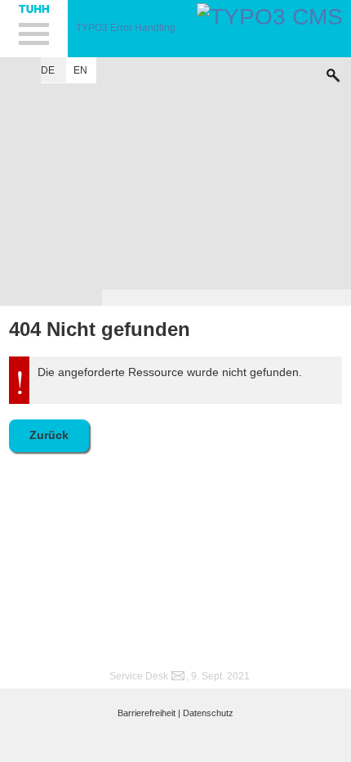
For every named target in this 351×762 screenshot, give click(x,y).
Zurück (49, 435)
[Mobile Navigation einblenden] (34, 28)
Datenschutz (208, 713)
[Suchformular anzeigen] (333, 71)
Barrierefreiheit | (149, 713)
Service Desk (138, 676)
